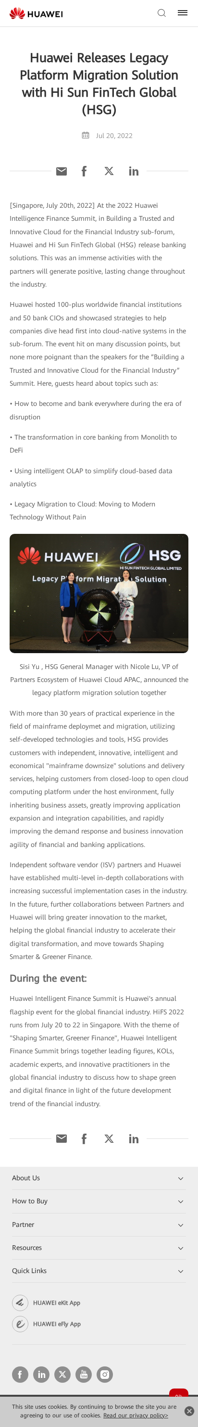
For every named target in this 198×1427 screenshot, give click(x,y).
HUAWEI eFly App (57, 1324)
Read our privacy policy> (135, 1415)
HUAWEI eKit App (56, 1303)
